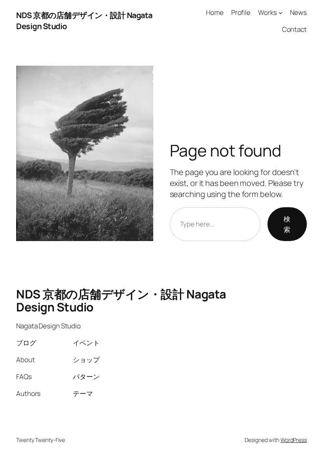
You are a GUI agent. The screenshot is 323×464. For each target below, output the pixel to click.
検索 (287, 224)
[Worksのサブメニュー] (280, 13)
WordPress (293, 440)
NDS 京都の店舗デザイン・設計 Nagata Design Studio (121, 300)
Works (267, 12)
